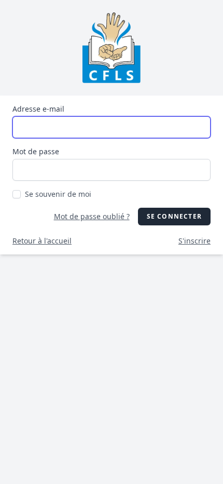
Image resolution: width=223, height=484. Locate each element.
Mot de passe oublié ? (92, 216)
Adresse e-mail (38, 109)
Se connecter (174, 216)
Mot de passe (35, 151)
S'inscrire (194, 241)
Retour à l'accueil (42, 241)
